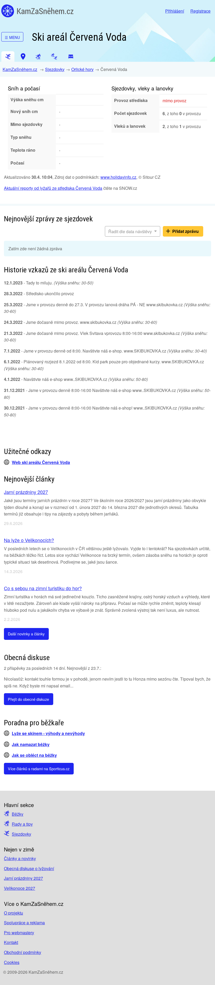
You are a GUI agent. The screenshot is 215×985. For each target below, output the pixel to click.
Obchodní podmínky (22, 952)
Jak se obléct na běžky (34, 755)
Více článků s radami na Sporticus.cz (38, 768)
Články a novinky (20, 858)
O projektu (13, 913)
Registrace (200, 11)
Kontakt (11, 942)
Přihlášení (174, 11)
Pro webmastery (19, 933)
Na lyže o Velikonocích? (29, 540)
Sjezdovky (54, 69)
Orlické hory (82, 69)
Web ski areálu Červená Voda (41, 462)
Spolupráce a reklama (24, 923)
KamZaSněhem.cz (37, 11)
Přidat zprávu (185, 231)
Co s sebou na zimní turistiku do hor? (43, 588)
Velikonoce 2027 (19, 888)
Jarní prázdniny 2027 (26, 491)
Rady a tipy (22, 824)
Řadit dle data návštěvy (130, 231)
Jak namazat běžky (31, 744)
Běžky (17, 814)
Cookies (11, 962)
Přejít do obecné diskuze (28, 699)
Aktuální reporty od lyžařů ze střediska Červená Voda (53, 188)
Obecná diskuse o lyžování (29, 868)
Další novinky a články (26, 633)
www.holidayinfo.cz (118, 177)
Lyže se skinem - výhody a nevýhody (48, 733)
